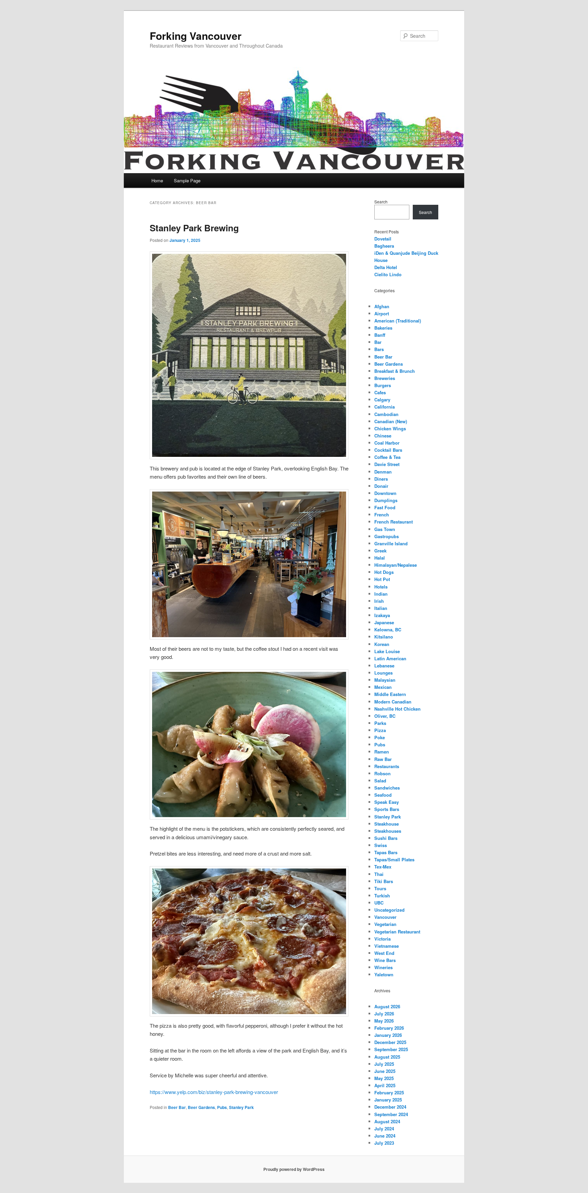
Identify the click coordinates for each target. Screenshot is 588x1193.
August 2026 (387, 1006)
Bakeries (383, 328)
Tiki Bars (383, 881)
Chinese (382, 435)
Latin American (390, 658)
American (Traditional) (397, 320)
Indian (381, 594)
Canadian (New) (390, 421)
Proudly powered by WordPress (294, 1169)
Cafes (380, 392)
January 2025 (388, 1099)
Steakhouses (387, 831)
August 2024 (387, 1121)
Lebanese (384, 665)
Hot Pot (382, 579)
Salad (380, 780)
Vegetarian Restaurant (397, 931)
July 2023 (384, 1143)
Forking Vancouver (196, 35)
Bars (379, 349)
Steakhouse (386, 824)
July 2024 (384, 1128)
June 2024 (384, 1135)
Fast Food (384, 507)
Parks (380, 723)
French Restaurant (393, 521)
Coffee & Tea (387, 457)
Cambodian (386, 414)
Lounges (383, 672)
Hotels (381, 586)
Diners (381, 479)
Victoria (382, 938)
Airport (381, 313)
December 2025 (390, 1042)
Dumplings (385, 500)
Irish (379, 601)
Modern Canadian (392, 701)
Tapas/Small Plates (394, 859)
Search (381, 201)
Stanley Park (241, 1107)
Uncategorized (389, 910)
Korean (381, 644)
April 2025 (384, 1085)
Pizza (380, 730)
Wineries (383, 967)
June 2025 (384, 1071)
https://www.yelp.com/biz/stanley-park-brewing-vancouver (214, 1091)
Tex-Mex (382, 866)
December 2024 (390, 1107)
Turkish (382, 895)
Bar (377, 342)
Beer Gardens (201, 1107)
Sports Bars (386, 809)
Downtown (385, 493)
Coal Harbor (386, 443)
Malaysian (384, 680)
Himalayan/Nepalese (395, 565)
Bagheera (384, 246)
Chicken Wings (390, 428)
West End (384, 953)
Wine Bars (385, 960)
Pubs (222, 1107)
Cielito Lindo (388, 274)
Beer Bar (177, 1107)
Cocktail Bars (388, 450)
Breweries (384, 378)
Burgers (382, 385)
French (381, 514)
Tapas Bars (385, 852)
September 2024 (391, 1114)
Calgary (382, 399)
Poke (379, 737)
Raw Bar (383, 759)
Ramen (381, 751)
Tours (380, 888)
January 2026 (388, 1035)
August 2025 (387, 1057)
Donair (381, 486)
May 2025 (384, 1078)
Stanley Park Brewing (194, 227)
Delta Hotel (385, 267)
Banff (379, 335)
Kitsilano (383, 636)
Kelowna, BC (387, 629)
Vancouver (385, 917)
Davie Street (386, 464)
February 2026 (389, 1028)
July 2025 (384, 1064)
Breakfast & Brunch (394, 371)
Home (157, 180)
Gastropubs (386, 536)
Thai (378, 874)
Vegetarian (385, 924)
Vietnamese (386, 946)
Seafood (383, 795)
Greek (380, 550)
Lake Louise (387, 651)
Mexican (383, 687)
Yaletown (383, 974)
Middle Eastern (390, 694)
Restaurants (386, 766)
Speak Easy (386, 802)
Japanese (384, 622)
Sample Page (187, 180)
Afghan (381, 306)
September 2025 (391, 1049)
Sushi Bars (385, 838)
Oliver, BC (384, 716)
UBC (378, 902)
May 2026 (384, 1020)
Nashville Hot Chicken (397, 709)
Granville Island (391, 543)
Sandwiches (387, 787)
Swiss (380, 845)
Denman (383, 471)
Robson (382, 773)
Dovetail (382, 238)
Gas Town (384, 529)
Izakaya (382, 615)
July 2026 (384, 1013)
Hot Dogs (384, 572)
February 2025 (389, 1092)
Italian (380, 608)
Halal (379, 557)
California (384, 406)
